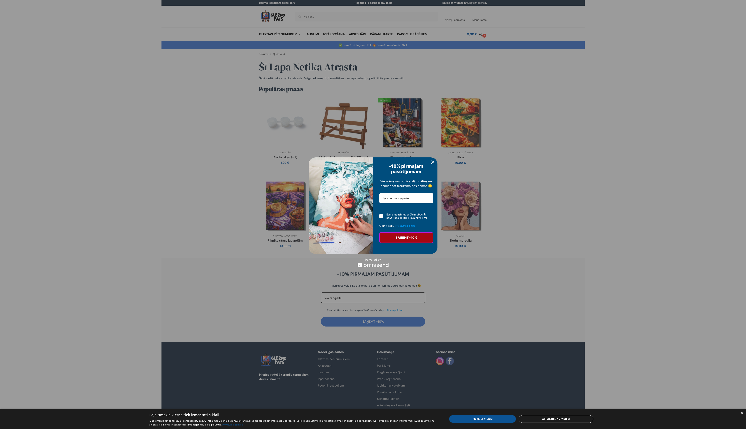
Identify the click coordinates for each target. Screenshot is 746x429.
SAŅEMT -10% (406, 237)
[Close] (432, 162)
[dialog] (373, 419)
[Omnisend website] (373, 263)
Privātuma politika (405, 225)
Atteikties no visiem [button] (556, 418)
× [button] (741, 413)
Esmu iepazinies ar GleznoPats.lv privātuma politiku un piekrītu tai (406, 216)
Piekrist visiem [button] (483, 418)
